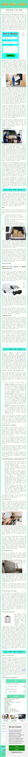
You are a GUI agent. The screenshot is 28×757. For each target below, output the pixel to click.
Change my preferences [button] (16, 752)
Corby (21, 359)
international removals (7, 327)
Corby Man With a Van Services (10, 677)
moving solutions (6, 673)
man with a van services (14, 638)
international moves (19, 630)
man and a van (12, 544)
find (6, 657)
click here (23, 669)
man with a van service (20, 594)
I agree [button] (16, 746)
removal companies (21, 446)
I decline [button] (17, 749)
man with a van (22, 19)
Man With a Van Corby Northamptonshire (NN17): (12, 14)
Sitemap (2, 746)
